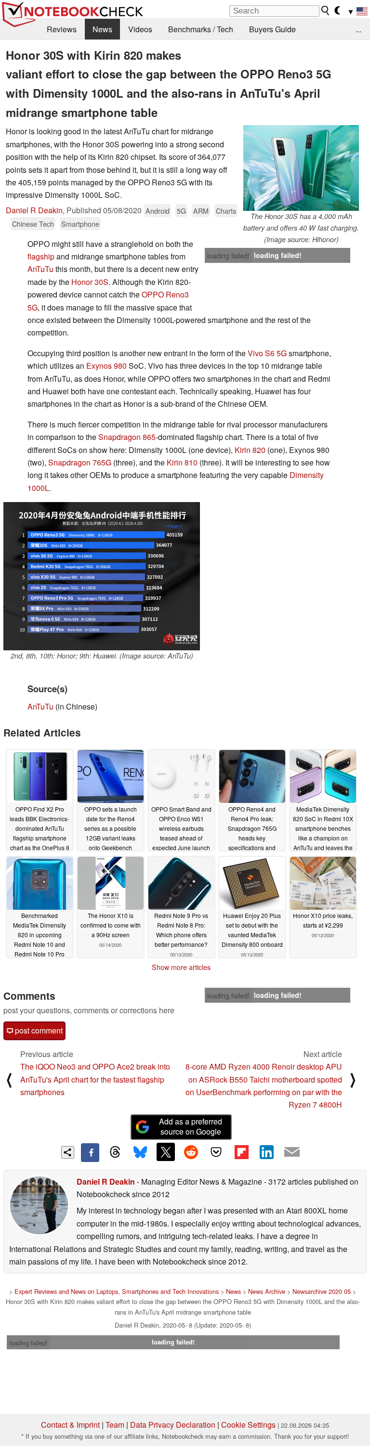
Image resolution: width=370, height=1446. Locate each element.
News (102, 29)
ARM (201, 211)
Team (115, 1424)
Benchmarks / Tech (200, 29)
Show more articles (181, 967)
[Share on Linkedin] (266, 1152)
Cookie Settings (248, 1424)
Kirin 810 (182, 462)
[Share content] (67, 1152)
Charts (226, 211)
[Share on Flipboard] (241, 1152)
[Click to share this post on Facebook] (90, 1152)
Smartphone (80, 224)
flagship (40, 256)
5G (181, 211)
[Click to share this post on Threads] (115, 1152)
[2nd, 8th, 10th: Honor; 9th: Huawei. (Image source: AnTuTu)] (101, 576)
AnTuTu (40, 268)
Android (157, 211)
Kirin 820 (250, 449)
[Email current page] (292, 1152)
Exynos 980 (106, 365)
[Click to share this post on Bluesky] (140, 1152)
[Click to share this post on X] (166, 1152)
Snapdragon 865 (127, 436)
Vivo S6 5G (267, 353)
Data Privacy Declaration (172, 1424)
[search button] (325, 10)
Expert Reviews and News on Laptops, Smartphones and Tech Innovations (116, 1291)
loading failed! (228, 255)
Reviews (62, 29)
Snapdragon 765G (79, 462)
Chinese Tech (33, 224)
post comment (38, 1030)
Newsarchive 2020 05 (321, 1291)
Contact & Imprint (70, 1424)
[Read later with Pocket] (216, 1152)
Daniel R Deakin (34, 210)
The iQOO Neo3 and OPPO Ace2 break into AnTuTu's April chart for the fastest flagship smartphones (95, 1079)
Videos (140, 29)
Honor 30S (89, 281)
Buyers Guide (272, 29)
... (358, 29)
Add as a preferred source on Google (190, 1126)
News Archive (266, 1291)
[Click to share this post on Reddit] (191, 1152)
